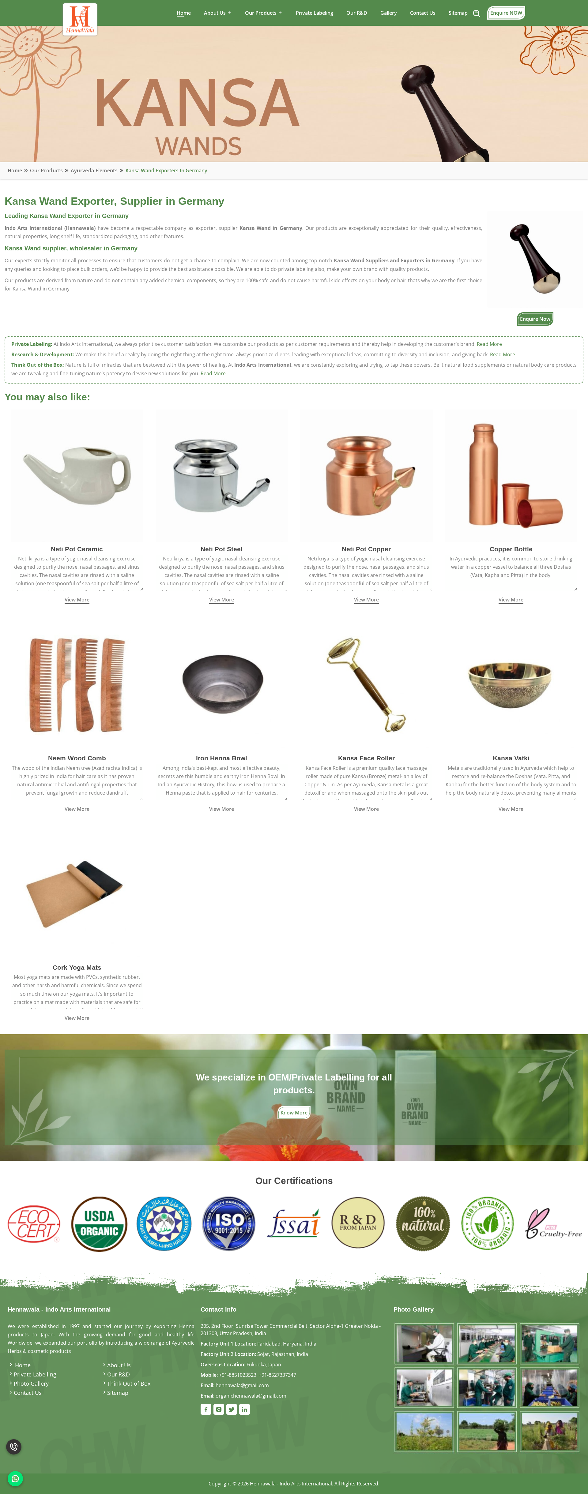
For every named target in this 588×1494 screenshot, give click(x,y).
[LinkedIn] (244, 1409)
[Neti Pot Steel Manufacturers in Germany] (222, 475)
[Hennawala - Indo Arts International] (487, 1387)
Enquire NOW (506, 12)
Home (184, 12)
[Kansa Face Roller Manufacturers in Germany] (366, 684)
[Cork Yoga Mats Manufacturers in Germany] (77, 893)
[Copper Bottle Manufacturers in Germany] (511, 475)
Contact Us (422, 12)
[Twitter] (231, 1409)
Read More (489, 344)
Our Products (46, 170)
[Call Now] (13, 1454)
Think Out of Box (128, 1383)
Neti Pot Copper (366, 548)
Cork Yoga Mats (77, 967)
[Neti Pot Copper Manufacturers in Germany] (366, 475)
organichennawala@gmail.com (251, 1395)
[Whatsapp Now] (15, 1478)
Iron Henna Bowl (221, 758)
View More (77, 599)
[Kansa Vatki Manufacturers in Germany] (511, 684)
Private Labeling (314, 12)
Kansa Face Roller (366, 758)
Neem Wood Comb (77, 758)
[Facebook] (206, 1409)
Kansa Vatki (511, 758)
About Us (119, 1365)
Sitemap (458, 12)
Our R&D (356, 12)
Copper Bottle (511, 548)
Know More (294, 1112)
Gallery (388, 12)
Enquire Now (535, 319)
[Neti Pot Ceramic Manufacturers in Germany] (77, 475)
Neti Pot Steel (222, 548)
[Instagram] (218, 1409)
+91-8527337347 (277, 1375)
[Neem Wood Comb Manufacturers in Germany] (77, 684)
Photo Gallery (31, 1383)
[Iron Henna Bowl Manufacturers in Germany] (222, 684)
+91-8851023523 (237, 1375)
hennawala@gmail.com (242, 1385)
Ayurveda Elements (94, 170)
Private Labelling (35, 1374)
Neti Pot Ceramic (77, 548)
